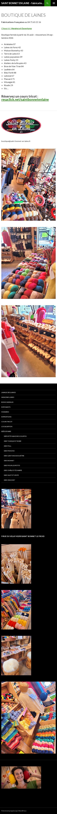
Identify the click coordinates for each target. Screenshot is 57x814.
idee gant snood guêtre (14, 456)
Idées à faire (6, 431)
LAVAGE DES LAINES (8, 392)
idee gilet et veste (11, 475)
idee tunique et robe (12, 441)
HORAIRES (5, 412)
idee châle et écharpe (13, 470)
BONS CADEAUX (7, 402)
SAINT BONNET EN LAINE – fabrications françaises (22, 3)
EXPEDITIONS (6, 417)
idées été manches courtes (15, 436)
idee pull (7, 446)
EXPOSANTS (5, 407)
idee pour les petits (12, 465)
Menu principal (54, 3)
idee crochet (9, 480)
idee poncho (9, 451)
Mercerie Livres (7, 397)
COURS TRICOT (6, 422)
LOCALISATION (6, 426)
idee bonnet (9, 461)
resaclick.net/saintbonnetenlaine (25, 99)
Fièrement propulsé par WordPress (14, 811)
